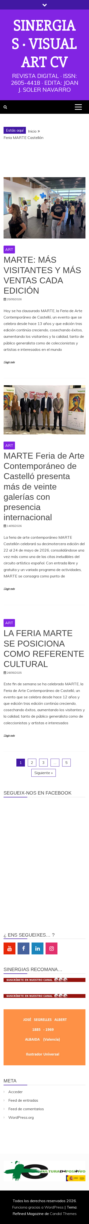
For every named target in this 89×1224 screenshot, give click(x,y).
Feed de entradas (23, 1100)
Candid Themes (63, 1213)
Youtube (9, 948)
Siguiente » (43, 772)
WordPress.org (21, 1117)
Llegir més (9, 362)
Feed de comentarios (26, 1108)
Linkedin (37, 948)
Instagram (51, 948)
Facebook (23, 948)
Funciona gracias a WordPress (38, 1207)
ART (9, 249)
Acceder (15, 1091)
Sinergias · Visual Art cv (44, 43)
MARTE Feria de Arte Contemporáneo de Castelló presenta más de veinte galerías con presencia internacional (44, 486)
